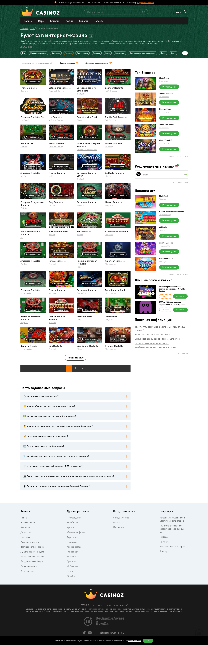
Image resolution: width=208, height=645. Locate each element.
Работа (116, 522)
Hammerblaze (165, 109)
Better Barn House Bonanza (171, 212)
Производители (74, 517)
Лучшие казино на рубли (32, 551)
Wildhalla (163, 227)
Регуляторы (72, 556)
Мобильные (72, 566)
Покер (163, 53)
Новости (98, 20)
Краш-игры (120, 53)
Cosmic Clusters (166, 243)
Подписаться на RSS (113, 632)
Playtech (109, 205)
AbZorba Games (56, 120)
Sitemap (164, 551)
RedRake (24, 91)
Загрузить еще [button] (75, 357)
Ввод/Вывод (73, 522)
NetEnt (23, 176)
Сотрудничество (121, 517)
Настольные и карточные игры (142, 53)
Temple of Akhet (166, 94)
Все (23, 53)
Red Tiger (163, 261)
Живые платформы (76, 532)
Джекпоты (25, 532)
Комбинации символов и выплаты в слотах (155, 347)
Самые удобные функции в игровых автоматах (157, 338)
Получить (180, 296)
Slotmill (162, 230)
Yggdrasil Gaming (56, 91)
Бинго (173, 53)
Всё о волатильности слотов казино (152, 334)
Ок (148, 641)
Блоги (70, 571)
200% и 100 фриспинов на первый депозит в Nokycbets (172, 303)
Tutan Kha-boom (166, 125)
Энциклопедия (27, 571)
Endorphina (163, 81)
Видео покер (82, 53)
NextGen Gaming (56, 146)
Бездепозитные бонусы (31, 561)
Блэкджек (56, 53)
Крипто (70, 527)
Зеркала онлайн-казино (32, 556)
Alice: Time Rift (166, 140)
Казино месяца (74, 546)
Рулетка (68, 53)
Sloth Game (164, 78)
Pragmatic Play (165, 215)
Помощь (164, 536)
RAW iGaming (111, 91)
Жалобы (83, 20)
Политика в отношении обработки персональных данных (172, 528)
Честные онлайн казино (32, 546)
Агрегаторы (72, 537)
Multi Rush (163, 196)
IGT (21, 237)
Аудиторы (71, 561)
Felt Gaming (110, 120)
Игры (41, 20)
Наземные (72, 541)
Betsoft (52, 234)
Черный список (27, 522)
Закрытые (25, 527)
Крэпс (107, 53)
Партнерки (118, 527)
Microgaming (111, 264)
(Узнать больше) (134, 641)
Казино (28, 20)
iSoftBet (80, 94)
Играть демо (34, 81)
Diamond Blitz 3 (166, 258)
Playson (80, 120)
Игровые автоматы (38, 53)
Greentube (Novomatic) (87, 149)
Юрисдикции (73, 551)
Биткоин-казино (28, 566)
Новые (23, 517)
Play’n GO (24, 120)
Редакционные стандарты (172, 546)
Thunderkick (164, 97)
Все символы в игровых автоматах (152, 343)
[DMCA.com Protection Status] (102, 624)
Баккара (96, 53)
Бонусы (54, 20)
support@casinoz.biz (145, 2)
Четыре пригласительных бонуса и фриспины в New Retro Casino (173, 288)
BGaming (109, 146)
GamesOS (81, 293)
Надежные (25, 537)
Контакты (164, 541)
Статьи (69, 20)
